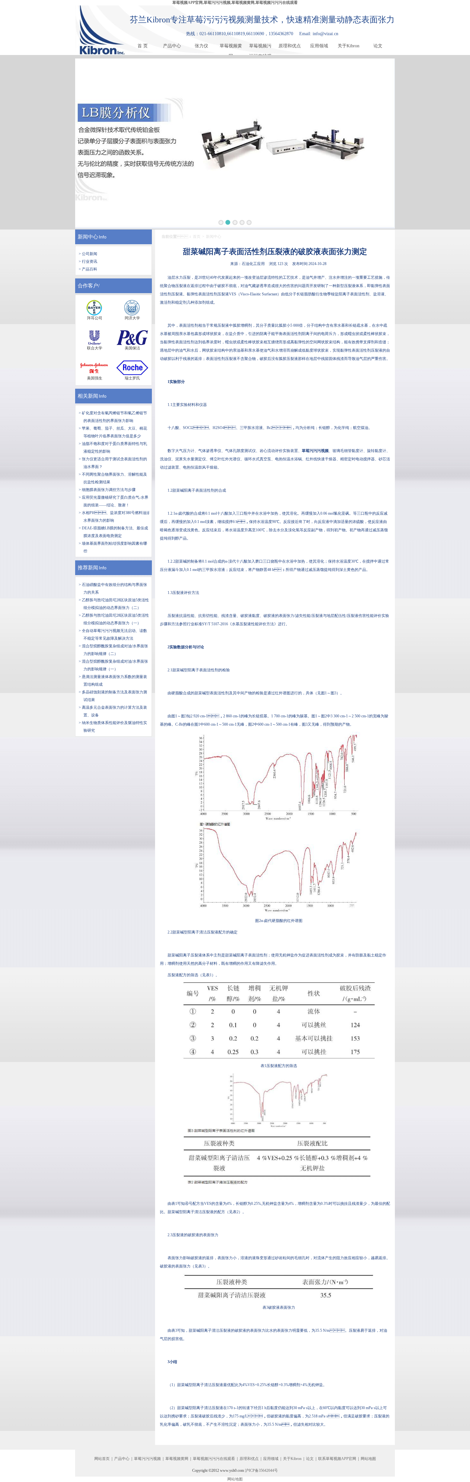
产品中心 (172, 45)
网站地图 (368, 1458)
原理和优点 (289, 45)
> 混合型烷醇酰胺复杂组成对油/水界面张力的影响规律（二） (113, 650)
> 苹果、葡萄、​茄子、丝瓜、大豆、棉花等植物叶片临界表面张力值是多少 (113, 432)
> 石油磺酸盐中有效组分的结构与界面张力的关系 (113, 588)
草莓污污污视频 (147, 1458)
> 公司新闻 (88, 254)
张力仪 (201, 45)
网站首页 (102, 1458)
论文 (377, 45)
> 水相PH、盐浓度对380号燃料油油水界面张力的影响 (114, 517)
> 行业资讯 (88, 261)
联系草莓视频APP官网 (337, 1458)
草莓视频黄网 (231, 47)
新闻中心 (88, 236)
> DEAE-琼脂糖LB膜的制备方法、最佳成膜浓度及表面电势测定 (113, 532)
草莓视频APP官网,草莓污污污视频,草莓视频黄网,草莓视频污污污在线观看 (235, 2)
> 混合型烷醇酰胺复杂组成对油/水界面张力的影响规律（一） (113, 665)
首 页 (142, 45)
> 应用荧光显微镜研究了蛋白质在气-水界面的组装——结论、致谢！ (113, 501)
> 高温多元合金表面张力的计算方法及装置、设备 (113, 711)
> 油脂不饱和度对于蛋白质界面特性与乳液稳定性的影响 (113, 447)
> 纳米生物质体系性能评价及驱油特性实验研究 (113, 727)
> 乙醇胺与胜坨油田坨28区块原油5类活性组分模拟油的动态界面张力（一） (114, 619)
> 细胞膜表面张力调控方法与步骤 (107, 490)
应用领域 (319, 45)
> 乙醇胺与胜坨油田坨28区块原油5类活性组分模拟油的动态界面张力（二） (114, 604)
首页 (196, 236)
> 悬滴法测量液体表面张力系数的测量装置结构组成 (113, 681)
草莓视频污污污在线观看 (260, 47)
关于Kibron (348, 45)
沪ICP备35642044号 (261, 1470)
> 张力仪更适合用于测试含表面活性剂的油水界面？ (113, 463)
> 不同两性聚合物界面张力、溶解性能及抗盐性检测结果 (113, 478)
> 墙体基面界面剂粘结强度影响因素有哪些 (113, 547)
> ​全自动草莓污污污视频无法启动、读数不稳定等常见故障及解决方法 (113, 634)
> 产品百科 (88, 269)
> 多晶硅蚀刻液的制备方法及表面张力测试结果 (113, 696)
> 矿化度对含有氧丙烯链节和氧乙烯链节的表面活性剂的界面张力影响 (113, 417)
